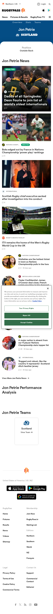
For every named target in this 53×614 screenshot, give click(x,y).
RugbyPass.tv (32, 519)
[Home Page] (13, 10)
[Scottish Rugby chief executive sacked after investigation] (26, 181)
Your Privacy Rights (26, 308)
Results (6, 525)
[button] (50, 17)
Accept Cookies (26, 322)
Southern (30, 541)
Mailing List (31, 525)
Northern (30, 535)
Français (30, 558)
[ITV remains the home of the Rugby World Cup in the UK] (26, 228)
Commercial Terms (11, 589)
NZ (27, 552)
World (29, 547)
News (5, 17)
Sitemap (6, 541)
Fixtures (6, 519)
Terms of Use (8, 578)
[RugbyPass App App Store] (16, 489)
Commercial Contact (31, 580)
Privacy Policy (9, 573)
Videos (6, 536)
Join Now (30, 513)
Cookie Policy (9, 584)
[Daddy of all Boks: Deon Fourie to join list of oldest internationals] (26, 89)
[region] (26, 307)
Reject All (26, 315)
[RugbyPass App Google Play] (36, 489)
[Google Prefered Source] (26, 497)
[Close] (48, 288)
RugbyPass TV (37, 17)
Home (5, 513)
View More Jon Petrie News (14, 378)
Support (30, 573)
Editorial (30, 587)
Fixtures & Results (19, 17)
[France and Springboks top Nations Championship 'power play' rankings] (26, 135)
